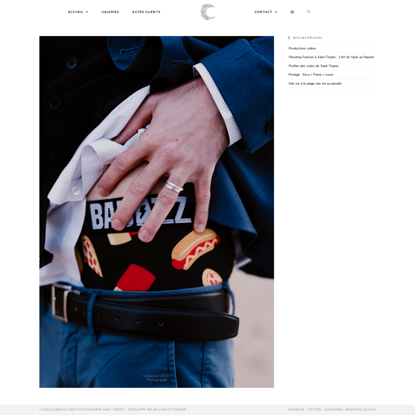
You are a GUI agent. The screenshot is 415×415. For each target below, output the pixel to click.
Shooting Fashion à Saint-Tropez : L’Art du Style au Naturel (331, 57)
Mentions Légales (360, 409)
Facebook (296, 409)
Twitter (314, 409)
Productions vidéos (302, 48)
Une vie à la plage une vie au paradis (315, 83)
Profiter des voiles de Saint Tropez (314, 66)
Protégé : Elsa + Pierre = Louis (311, 74)
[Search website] (309, 12)
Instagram (333, 409)
